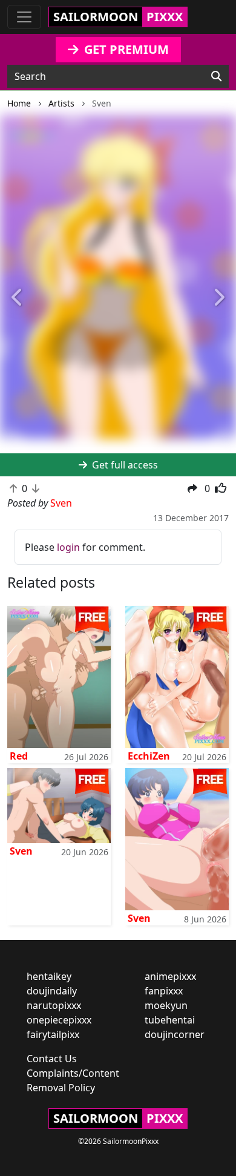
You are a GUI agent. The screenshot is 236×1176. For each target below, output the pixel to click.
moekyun (166, 1005)
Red (19, 756)
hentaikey (49, 976)
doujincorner (175, 1034)
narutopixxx (54, 1005)
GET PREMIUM (125, 49)
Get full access (124, 464)
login (68, 547)
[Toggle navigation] (24, 17)
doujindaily (52, 990)
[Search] (216, 76)
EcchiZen (149, 756)
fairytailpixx (53, 1034)
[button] (18, 298)
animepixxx (170, 976)
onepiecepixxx (59, 1020)
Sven (21, 851)
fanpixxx (164, 990)
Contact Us (52, 1058)
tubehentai (170, 1020)
